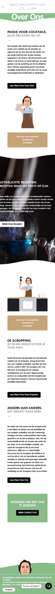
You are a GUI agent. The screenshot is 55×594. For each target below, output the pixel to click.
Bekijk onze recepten (12, 224)
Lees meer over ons (19, 480)
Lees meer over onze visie (22, 86)
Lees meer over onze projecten (24, 395)
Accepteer (9, 590)
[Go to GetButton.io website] (48, 591)
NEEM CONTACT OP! (27, 513)
